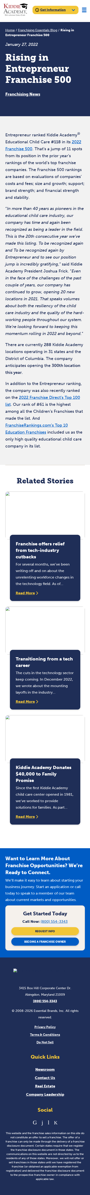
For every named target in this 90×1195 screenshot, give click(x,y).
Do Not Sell (45, 1042)
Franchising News (22, 94)
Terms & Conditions (45, 1035)
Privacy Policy (45, 1027)
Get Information (53, 10)
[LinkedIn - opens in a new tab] (35, 1122)
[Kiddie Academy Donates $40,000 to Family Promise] (45, 739)
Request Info (45, 931)
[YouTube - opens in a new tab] (48, 1122)
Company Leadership (45, 1094)
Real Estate (45, 1086)
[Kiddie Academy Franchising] (15, 10)
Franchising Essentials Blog (37, 30)
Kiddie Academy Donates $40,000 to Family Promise (43, 774)
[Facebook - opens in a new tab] (42, 1122)
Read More (25, 593)
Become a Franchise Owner (45, 941)
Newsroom (45, 1069)
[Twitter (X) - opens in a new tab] (55, 1122)
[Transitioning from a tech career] (45, 630)
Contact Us (45, 1078)
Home (10, 30)
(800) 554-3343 (54, 921)
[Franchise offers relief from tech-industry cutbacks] (45, 515)
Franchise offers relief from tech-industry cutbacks (40, 550)
